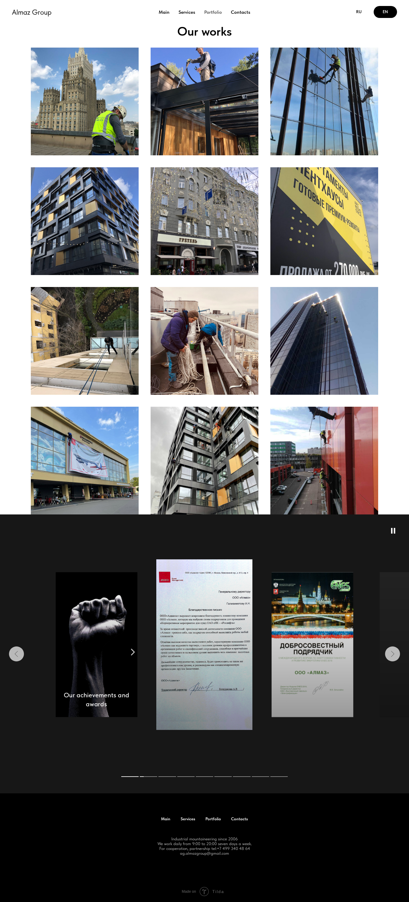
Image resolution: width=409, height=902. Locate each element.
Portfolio (213, 12)
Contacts (240, 12)
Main (164, 12)
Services (186, 12)
